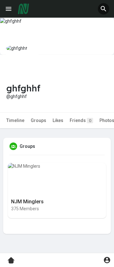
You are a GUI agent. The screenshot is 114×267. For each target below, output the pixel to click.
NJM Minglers (27, 202)
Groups (38, 120)
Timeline (15, 120)
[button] (103, 9)
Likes (58, 120)
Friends (80, 120)
